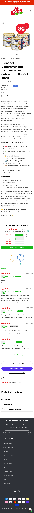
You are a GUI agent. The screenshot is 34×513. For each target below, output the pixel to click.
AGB (4, 479)
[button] (4, 11)
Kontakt (5, 451)
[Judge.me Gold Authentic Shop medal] (11, 257)
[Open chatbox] (30, 509)
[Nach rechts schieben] (21, 54)
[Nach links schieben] (13, 54)
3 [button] (17, 355)
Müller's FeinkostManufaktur (14, 508)
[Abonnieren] (28, 432)
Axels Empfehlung (9, 447)
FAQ (4, 467)
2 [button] (14, 355)
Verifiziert (16, 264)
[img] (5, 273)
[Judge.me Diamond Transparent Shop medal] (20, 257)
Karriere (5, 459)
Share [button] (5, 378)
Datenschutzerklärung (10, 471)
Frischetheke (7, 443)
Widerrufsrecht (8, 475)
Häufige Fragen (8, 455)
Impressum (6, 483)
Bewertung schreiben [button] (17, 247)
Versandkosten (8, 463)
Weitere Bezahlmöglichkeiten (17, 372)
